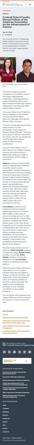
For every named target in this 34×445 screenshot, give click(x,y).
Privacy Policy (6, 438)
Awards (6, 14)
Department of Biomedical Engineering (14, 377)
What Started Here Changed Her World (15, 317)
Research (5, 415)
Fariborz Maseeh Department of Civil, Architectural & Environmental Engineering (15, 384)
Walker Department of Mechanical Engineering (16, 392)
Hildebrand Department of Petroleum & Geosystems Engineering (14, 396)
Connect (5, 421)
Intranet (5, 428)
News (4, 425)
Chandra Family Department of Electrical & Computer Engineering (15, 388)
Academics (6, 408)
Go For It (5, 314)
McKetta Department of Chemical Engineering (16, 380)
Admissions (6, 412)
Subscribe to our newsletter (10, 360)
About (4, 405)
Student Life (6, 418)
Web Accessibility (17, 438)
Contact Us (6, 431)
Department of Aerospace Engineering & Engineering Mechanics (14, 372)
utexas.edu (6, 1)
